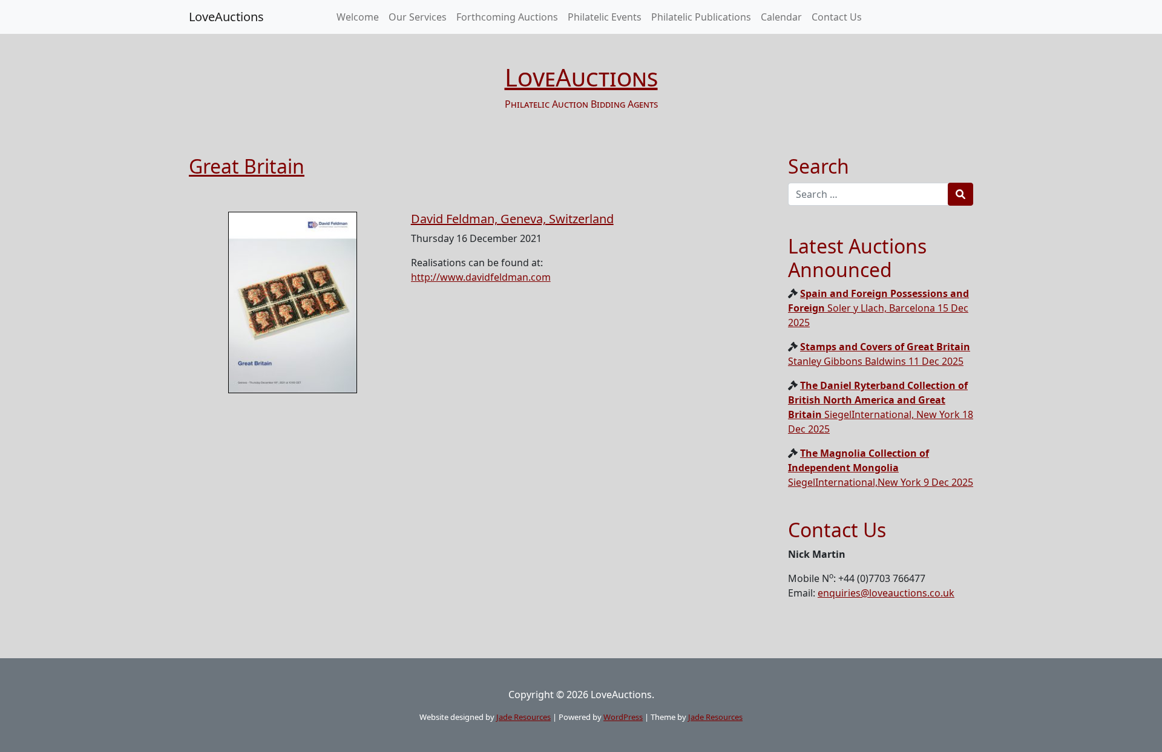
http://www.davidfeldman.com (481, 277)
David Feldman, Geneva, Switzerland (512, 219)
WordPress (623, 716)
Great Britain (246, 166)
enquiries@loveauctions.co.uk (886, 593)
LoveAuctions (226, 16)
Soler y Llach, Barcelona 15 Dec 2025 (878, 308)
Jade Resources (523, 716)
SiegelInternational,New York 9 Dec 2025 (880, 467)
